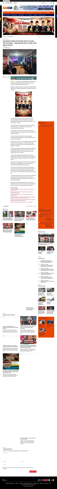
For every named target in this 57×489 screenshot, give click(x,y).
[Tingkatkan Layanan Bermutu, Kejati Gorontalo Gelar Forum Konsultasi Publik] (31, 214)
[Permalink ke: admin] (4, 47)
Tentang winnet (36, 483)
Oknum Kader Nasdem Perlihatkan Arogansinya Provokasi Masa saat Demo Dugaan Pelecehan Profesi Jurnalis (50, 302)
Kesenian (30, 14)
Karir (50, 483)
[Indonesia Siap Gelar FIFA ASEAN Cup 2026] (50, 322)
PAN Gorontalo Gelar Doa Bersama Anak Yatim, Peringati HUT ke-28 (45, 211)
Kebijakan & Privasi (25, 484)
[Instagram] (45, 480)
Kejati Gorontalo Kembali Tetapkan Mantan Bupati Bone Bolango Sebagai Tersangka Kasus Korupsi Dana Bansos (23, 197)
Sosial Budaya (21, 14)
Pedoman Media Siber (28, 483)
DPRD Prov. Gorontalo (20, 12)
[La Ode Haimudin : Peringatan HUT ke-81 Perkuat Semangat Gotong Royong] (50, 248)
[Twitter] (41, 480)
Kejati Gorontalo (6, 39)
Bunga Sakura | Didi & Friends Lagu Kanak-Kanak (47, 282)
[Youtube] (47, 480)
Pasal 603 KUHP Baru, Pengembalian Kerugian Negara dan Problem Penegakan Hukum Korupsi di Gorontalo (49, 220)
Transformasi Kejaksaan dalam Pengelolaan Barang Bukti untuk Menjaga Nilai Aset (23, 190)
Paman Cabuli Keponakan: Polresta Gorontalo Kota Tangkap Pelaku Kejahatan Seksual (50, 294)
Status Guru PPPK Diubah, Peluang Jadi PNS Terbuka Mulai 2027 (49, 226)
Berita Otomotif (6, 14)
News (36, 12)
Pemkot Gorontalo (29, 12)
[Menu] (3, 3)
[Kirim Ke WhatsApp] (36, 206)
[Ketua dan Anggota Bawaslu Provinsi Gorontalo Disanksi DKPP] (50, 308)
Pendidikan (35, 14)
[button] (51, 3)
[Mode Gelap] (53, 3)
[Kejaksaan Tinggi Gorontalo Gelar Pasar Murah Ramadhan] (31, 265)
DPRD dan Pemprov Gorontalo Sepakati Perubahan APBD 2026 (45, 244)
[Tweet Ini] (29, 206)
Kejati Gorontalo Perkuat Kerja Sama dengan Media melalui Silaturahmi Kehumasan (22, 192)
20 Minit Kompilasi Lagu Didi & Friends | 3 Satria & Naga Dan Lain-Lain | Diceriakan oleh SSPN (47, 278)
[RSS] (53, 480)
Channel (15, 2)
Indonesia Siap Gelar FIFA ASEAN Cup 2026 (50, 325)
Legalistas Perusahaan (10, 483)
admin (6, 47)
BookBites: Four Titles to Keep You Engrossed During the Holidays (47, 266)
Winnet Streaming (42, 14)
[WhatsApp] (49, 480)
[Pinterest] (43, 480)
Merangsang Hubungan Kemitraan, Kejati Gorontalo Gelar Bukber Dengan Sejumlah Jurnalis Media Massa (23, 200)
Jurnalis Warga (46, 12)
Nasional (13, 12)
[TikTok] (51, 480)
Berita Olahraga (14, 14)
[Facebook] (39, 480)
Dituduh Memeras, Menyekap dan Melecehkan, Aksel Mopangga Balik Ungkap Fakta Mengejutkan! (41, 294)
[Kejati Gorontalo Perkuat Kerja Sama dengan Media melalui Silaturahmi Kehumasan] (20, 214)
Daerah (8, 12)
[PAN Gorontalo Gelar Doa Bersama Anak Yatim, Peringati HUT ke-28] (46, 166)
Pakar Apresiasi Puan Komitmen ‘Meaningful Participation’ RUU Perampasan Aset (42, 334)
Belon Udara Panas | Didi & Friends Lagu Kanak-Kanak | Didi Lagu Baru (47, 270)
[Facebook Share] (27, 206)
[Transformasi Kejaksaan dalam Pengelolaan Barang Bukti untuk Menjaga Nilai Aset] (8, 214)
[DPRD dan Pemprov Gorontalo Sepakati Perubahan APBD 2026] (46, 238)
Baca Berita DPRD (9, 2)
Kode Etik (21, 483)
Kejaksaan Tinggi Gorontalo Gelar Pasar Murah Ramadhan (22, 202)
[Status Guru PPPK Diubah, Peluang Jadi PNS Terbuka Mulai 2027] (46, 223)
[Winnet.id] (7, 7)
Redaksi (41, 483)
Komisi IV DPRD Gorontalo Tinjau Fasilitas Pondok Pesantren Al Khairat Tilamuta (47, 262)
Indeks (16, 483)
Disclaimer (46, 483)
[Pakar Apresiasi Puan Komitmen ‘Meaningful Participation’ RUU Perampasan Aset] (42, 330)
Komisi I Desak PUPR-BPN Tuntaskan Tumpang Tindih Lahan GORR (41, 252)
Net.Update (40, 12)
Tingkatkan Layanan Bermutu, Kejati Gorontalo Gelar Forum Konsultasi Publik (22, 195)
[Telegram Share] (33, 206)
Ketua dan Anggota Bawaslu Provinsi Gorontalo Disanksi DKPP (50, 312)
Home (5, 12)
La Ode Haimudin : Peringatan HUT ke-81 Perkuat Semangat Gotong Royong (50, 252)
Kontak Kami (32, 484)
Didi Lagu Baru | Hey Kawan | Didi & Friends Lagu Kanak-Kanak (47, 274)
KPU (26, 14)
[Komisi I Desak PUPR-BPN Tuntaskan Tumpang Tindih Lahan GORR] (42, 248)
